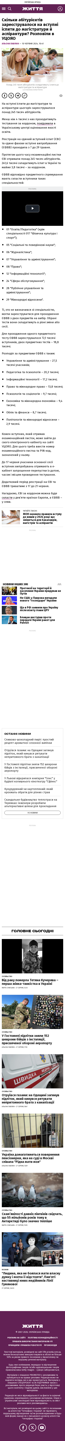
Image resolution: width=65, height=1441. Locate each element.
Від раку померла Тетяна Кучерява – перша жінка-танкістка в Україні (30, 982)
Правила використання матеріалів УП (32, 1341)
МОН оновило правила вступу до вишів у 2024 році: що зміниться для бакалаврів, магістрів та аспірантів (42, 518)
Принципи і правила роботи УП (25, 1345)
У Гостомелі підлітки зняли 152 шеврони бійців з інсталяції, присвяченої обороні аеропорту (30, 767)
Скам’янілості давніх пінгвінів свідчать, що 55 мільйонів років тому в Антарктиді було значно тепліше (32, 1217)
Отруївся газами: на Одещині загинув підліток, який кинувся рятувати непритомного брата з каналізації (29, 753)
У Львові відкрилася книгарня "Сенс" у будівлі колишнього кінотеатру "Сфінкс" (30, 780)
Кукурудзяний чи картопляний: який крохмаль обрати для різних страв (28, 790)
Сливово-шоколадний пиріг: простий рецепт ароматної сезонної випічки (29, 741)
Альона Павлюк (11, 43)
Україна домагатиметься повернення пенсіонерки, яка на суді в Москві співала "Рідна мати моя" (30, 1158)
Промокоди (50, 1345)
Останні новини (17, 733)
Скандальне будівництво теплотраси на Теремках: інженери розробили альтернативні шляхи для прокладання (30, 803)
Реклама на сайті (16, 1338)
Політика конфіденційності (43, 1338)
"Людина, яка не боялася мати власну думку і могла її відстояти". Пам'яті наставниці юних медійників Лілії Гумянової (31, 1278)
